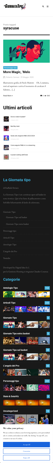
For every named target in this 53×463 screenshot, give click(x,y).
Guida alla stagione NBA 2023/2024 (23, 136)
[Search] (43, 6)
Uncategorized (10, 411)
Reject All (26, 458)
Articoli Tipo (8, 237)
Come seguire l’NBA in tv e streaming (23, 145)
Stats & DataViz (11, 396)
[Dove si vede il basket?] (9, 309)
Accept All (26, 444)
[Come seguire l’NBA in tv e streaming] (9, 420)
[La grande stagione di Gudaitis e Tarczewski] (32, 403)
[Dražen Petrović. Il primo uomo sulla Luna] (20, 387)
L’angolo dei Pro (10, 251)
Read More (7, 96)
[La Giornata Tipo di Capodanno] (9, 340)
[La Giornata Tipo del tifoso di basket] (44, 324)
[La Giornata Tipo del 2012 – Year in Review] (44, 340)
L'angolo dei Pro (11, 365)
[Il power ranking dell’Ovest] (20, 420)
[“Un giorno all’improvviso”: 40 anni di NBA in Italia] (20, 294)
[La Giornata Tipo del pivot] (20, 324)
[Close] (51, 425)
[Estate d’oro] (44, 372)
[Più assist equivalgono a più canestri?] (44, 403)
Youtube (6, 258)
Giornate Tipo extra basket (17, 224)
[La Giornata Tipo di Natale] (20, 340)
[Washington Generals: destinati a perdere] (9, 294)
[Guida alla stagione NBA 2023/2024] (20, 309)
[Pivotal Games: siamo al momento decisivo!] (9, 403)
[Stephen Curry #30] (44, 294)
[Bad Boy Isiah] (9, 387)
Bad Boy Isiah (15, 126)
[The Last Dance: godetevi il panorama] (9, 372)
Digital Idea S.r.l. (22, 267)
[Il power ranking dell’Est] (32, 420)
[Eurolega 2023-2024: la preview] (32, 309)
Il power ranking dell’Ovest (19, 155)
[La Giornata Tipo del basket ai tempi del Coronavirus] (9, 324)
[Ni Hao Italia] (32, 372)
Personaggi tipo (10, 68)
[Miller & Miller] (44, 420)
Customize (26, 451)
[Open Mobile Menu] (47, 6)
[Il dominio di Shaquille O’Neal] (44, 387)
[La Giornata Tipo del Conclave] (32, 340)
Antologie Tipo (9, 244)
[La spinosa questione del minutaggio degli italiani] (20, 403)
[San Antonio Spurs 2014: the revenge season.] (32, 294)
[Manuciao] (20, 372)
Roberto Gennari (12, 77)
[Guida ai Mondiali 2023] (44, 309)
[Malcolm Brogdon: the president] (32, 387)
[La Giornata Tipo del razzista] (32, 324)
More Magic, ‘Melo (16, 72)
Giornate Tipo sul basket (16, 217)
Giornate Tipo (9, 211)
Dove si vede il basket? (18, 117)
